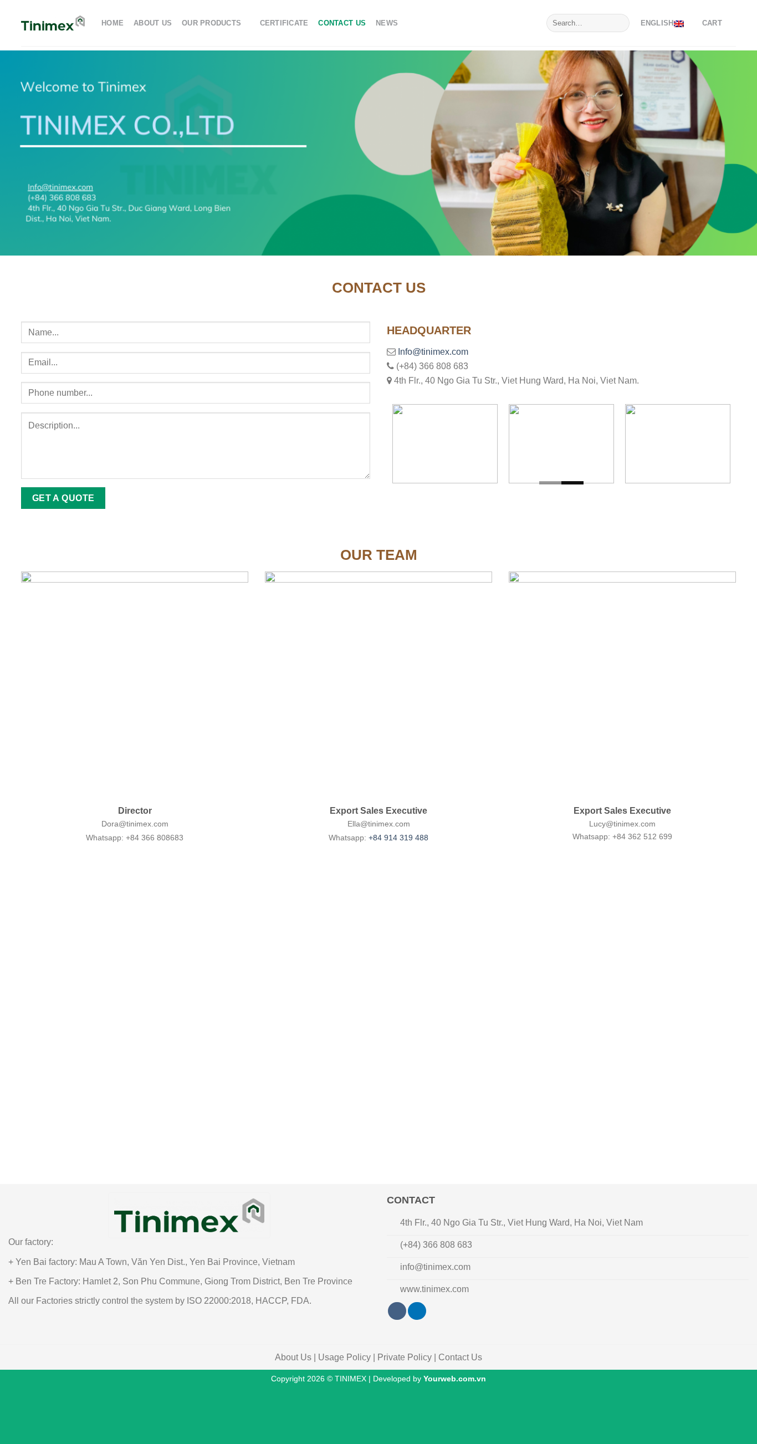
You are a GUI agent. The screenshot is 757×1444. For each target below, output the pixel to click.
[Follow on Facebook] (397, 1311)
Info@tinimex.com (433, 351)
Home (112, 23)
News (387, 23)
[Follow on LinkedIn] (417, 1311)
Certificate (284, 23)
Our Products (211, 23)
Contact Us (342, 23)
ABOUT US (153, 23)
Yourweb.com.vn (454, 1378)
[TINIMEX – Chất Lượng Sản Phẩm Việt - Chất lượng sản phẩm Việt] (53, 23)
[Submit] (619, 23)
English (657, 23)
